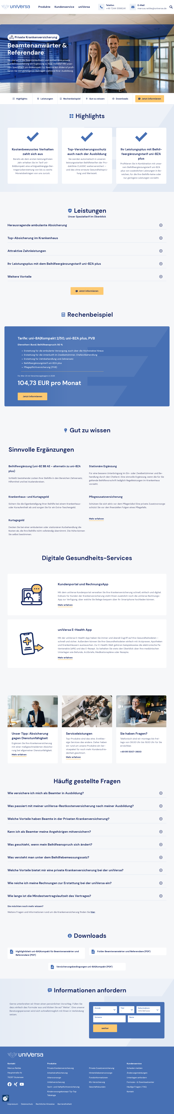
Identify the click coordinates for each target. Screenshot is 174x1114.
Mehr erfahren (96, 518)
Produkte (44, 7)
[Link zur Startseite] (15, 7)
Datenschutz (27, 1104)
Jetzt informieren (151, 98)
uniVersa (84, 7)
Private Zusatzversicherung (101, 1068)
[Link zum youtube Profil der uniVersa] (22, 1084)
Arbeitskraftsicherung (57, 1073)
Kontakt (130, 1091)
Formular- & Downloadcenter (140, 1082)
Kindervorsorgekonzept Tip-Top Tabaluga (61, 1093)
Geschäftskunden (97, 1087)
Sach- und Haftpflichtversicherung (63, 1087)
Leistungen (47, 98)
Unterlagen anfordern (137, 1077)
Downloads (122, 98)
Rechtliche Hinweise (45, 1104)
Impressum (13, 1104)
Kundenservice (64, 7)
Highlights (21, 98)
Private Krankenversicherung (60, 1068)
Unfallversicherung (56, 1082)
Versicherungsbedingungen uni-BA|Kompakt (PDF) (84, 966)
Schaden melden (134, 1068)
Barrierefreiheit (65, 1104)
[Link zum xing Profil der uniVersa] (16, 1084)
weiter (105, 1028)
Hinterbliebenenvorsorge (100, 1073)
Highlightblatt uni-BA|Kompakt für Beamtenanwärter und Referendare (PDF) (47, 953)
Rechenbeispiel (72, 98)
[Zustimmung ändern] (6, 1098)
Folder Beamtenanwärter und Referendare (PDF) (123, 951)
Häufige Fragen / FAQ (137, 1087)
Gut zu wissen (97, 98)
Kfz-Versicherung (97, 1082)
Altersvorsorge (54, 1077)
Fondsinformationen (98, 1077)
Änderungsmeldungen (137, 1073)
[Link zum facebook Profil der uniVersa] (10, 1084)
